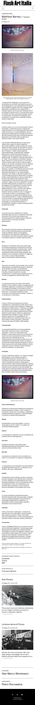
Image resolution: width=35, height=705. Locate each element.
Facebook (5, 558)
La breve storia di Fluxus (13, 624)
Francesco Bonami (9, 571)
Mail (3, 563)
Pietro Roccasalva (12, 684)
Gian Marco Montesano (15, 673)
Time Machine (7, 13)
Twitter (4, 561)
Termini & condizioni (17, 699)
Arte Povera (7, 579)
